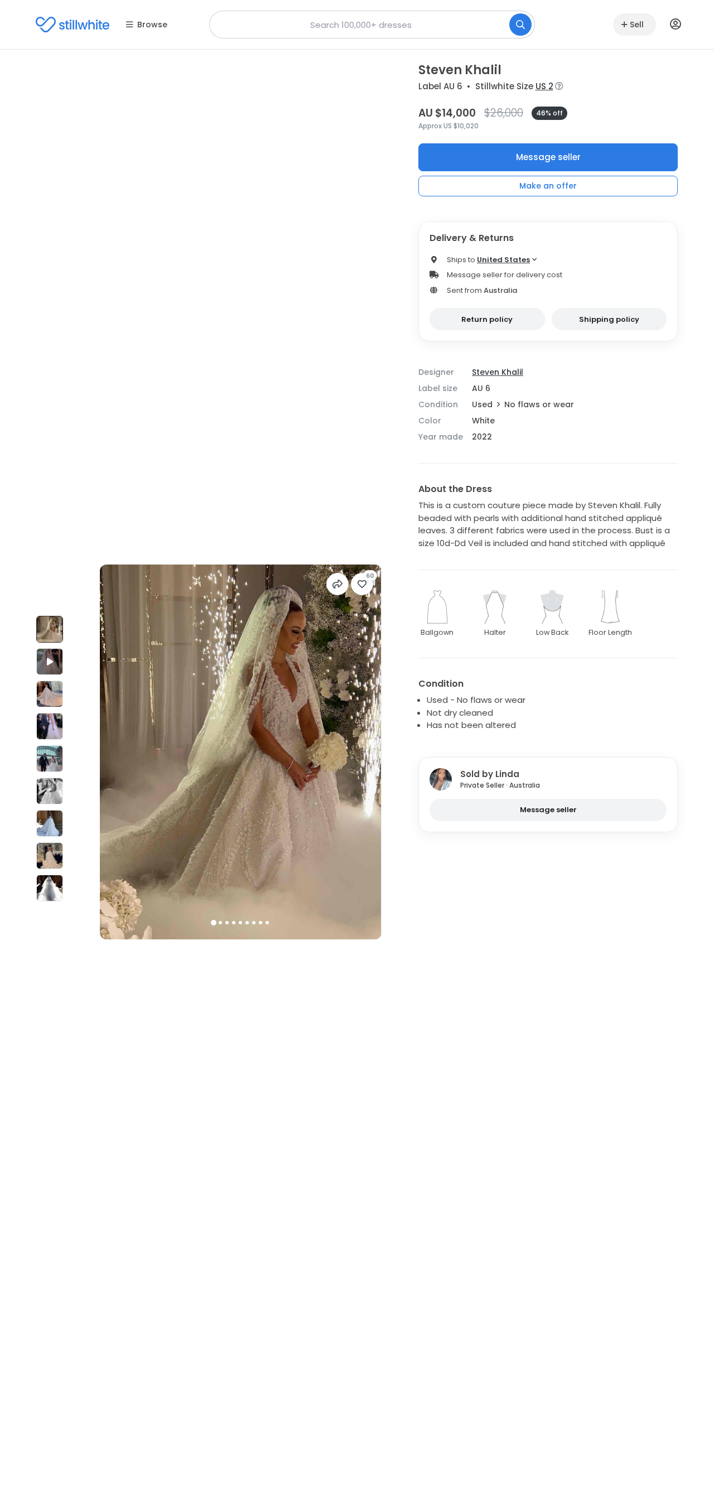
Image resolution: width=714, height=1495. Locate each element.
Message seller (548, 157)
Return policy (487, 319)
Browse (152, 24)
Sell (637, 24)
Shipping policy (609, 319)
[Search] (520, 24)
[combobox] (372, 24)
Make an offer (548, 185)
